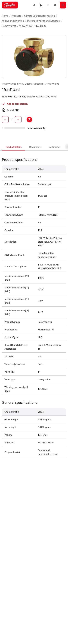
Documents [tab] (35, 146)
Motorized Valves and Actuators (43, 20)
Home (5, 15)
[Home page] (10, 5)
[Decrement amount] (5, 119)
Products (16, 15)
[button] (48, 5)
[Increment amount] (18, 119)
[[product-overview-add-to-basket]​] (29, 119)
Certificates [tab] (54, 146)
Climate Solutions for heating (39, 15)
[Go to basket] (41, 5)
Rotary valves (9, 25)
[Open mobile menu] (63, 5)
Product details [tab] (14, 146)
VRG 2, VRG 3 (25, 25)
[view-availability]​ (36, 127)
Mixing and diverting (13, 20)
